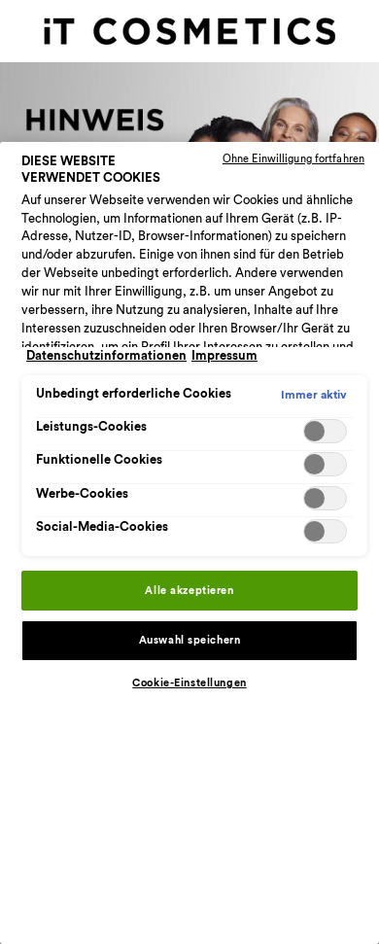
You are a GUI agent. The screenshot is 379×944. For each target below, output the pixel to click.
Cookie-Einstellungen (189, 683)
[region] (189, 543)
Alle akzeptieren (189, 590)
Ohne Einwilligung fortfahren (293, 159)
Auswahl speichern (190, 640)
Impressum (224, 356)
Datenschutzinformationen (106, 356)
